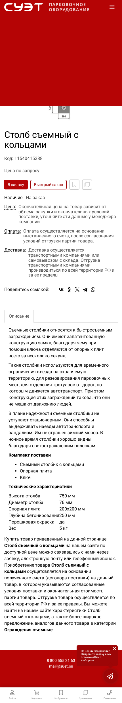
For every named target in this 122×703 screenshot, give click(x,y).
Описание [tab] (19, 316)
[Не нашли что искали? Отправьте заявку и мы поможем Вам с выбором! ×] (111, 676)
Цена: (10, 206)
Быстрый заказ (48, 184)
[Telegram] (85, 289)
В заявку (16, 184)
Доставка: (15, 250)
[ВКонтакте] (61, 289)
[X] (77, 289)
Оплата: (12, 231)
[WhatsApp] (93, 289)
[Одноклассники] (69, 289)
